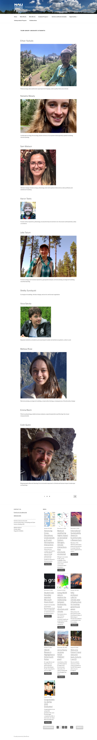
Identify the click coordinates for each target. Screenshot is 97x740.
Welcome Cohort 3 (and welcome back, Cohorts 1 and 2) (76, 654)
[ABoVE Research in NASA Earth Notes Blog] (49, 645)
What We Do (23, 16)
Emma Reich (26, 410)
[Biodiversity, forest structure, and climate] (62, 588)
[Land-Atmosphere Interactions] (49, 526)
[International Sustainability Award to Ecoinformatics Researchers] (76, 526)
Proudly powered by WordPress (21, 736)
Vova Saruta (25, 303)
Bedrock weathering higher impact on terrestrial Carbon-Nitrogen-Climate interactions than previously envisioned (62, 542)
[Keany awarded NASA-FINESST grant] (62, 645)
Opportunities (72, 16)
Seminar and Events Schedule (59, 16)
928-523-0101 (17, 515)
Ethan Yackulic (26, 41)
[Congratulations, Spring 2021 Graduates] (49, 695)
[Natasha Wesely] (48, 132)
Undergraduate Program (20, 20)
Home (15, 16)
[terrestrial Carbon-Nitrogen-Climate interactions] (62, 526)
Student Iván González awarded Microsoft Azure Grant (49, 597)
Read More (48, 564)
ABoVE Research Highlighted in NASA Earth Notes (49, 654)
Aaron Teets (25, 198)
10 (71, 727)
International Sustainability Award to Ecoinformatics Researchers (76, 535)
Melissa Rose (26, 349)
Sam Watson (26, 146)
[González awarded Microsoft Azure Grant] (49, 588)
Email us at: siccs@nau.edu (20, 512)
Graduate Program (43, 16)
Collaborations (33, 20)
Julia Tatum (25, 232)
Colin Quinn (25, 425)
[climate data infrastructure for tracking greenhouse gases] (76, 588)
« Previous (48, 727)
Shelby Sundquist (28, 290)
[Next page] (75, 496)
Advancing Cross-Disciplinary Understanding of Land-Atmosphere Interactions (49, 538)
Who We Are (32, 16)
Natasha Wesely (27, 96)
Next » (79, 727)
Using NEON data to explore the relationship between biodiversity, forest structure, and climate (62, 602)
